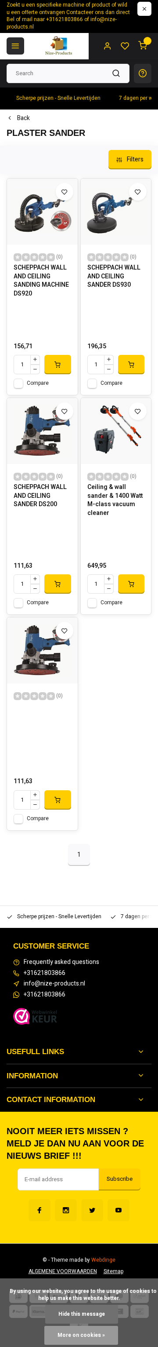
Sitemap (113, 1271)
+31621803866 (44, 973)
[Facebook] (39, 1210)
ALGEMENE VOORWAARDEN (63, 1271)
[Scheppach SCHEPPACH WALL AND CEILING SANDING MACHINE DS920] (42, 212)
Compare (38, 383)
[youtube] (118, 1210)
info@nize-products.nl (54, 983)
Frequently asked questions (61, 962)
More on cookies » (81, 1335)
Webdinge (103, 1260)
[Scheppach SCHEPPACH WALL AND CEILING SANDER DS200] (42, 431)
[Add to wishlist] (64, 192)
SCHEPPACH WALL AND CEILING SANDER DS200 (40, 496)
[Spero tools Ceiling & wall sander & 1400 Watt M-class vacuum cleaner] (116, 431)
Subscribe (120, 1179)
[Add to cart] (57, 364)
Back (23, 118)
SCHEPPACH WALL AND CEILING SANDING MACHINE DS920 (41, 280)
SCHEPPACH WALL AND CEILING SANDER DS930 (113, 276)
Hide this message (81, 1314)
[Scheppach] (42, 650)
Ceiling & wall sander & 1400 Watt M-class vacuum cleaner (115, 500)
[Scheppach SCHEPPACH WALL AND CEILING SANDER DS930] (116, 212)
